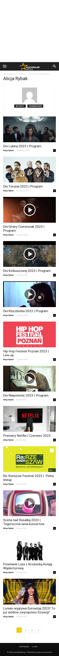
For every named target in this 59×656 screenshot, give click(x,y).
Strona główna (9, 73)
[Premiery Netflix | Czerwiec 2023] (29, 419)
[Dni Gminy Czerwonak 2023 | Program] (29, 210)
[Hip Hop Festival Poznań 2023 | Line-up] (29, 334)
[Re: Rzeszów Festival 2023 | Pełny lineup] (29, 459)
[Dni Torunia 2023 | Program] (29, 169)
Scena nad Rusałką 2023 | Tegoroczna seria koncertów (24, 522)
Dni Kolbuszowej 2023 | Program (27, 271)
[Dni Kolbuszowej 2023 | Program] (29, 254)
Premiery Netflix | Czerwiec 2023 (27, 436)
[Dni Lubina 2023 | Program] (29, 129)
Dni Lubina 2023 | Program (23, 146)
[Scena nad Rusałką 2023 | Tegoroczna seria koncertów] (29, 503)
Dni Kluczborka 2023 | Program (26, 311)
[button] (54, 66)
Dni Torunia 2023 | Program (23, 186)
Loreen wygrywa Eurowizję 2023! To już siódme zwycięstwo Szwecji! (29, 610)
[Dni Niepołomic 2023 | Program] (29, 378)
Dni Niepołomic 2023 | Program (26, 395)
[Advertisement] (29, 31)
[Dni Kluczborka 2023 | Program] (29, 294)
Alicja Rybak (8, 150)
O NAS (35, 646)
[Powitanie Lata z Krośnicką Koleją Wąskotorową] (29, 547)
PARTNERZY (24, 646)
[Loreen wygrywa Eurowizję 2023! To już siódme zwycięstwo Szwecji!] (29, 591)
